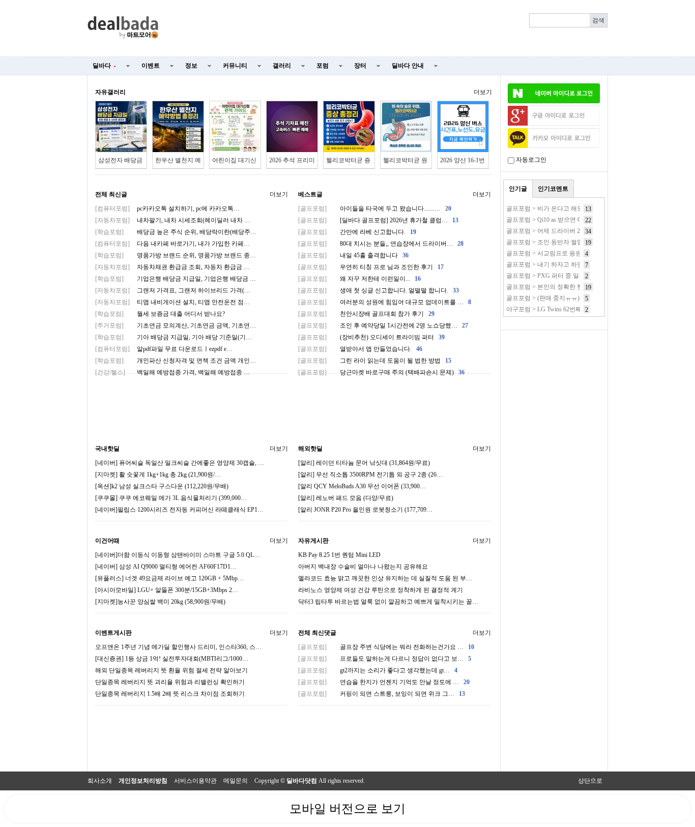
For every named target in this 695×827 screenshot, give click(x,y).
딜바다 (104, 65)
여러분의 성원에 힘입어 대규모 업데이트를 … (384, 302)
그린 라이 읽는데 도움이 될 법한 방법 (374, 360)
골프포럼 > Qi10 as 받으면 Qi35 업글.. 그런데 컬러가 (576, 219)
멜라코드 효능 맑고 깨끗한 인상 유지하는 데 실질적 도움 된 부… (385, 578)
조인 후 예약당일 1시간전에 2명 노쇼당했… (383, 325)
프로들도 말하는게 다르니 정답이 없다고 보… (384, 658)
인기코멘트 (553, 188)
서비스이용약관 (195, 780)
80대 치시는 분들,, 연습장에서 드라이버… (381, 243)
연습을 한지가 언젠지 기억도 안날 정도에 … (384, 682)
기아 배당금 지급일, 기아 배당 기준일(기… (173, 337)
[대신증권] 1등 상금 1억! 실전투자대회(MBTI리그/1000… (171, 658)
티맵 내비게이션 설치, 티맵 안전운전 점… (172, 302)
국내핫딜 (107, 448)
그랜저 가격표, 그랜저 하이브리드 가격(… (172, 290)
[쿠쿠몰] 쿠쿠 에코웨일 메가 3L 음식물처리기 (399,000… (171, 497)
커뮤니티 (235, 65)
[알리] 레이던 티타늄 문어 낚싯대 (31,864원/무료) (364, 462)
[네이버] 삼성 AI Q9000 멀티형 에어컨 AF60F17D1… (166, 566)
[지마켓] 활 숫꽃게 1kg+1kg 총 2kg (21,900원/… (158, 474)
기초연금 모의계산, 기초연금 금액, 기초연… (175, 325)
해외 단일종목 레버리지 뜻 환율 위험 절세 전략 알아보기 (171, 670)
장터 (360, 65)
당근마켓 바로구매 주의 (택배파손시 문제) (381, 372)
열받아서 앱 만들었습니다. (360, 348)
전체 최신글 (111, 194)
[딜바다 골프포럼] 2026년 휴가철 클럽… (378, 220)
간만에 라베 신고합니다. (357, 231)
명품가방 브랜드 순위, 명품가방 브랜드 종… (175, 255)
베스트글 (310, 194)
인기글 (518, 188)
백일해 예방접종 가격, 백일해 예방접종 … (172, 372)
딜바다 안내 (408, 65)
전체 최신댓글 (317, 632)
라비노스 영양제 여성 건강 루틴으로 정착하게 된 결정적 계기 (380, 590)
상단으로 (590, 780)
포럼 (322, 65)
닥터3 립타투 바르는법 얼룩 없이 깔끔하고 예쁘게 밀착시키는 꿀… (388, 601)
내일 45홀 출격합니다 (353, 255)
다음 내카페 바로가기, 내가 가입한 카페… (172, 243)
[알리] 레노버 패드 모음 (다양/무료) (345, 497)
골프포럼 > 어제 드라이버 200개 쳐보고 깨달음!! (571, 230)
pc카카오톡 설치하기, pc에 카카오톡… (167, 208)
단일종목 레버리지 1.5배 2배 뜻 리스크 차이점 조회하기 (170, 693)
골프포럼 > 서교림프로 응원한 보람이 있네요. (567, 253)
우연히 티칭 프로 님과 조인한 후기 (371, 267)
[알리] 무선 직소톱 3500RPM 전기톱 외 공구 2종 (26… (370, 474)
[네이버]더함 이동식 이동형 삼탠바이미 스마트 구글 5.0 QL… (177, 554)
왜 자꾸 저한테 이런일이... (359, 278)
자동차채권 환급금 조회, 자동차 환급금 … (172, 267)
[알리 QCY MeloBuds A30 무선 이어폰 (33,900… (362, 486)
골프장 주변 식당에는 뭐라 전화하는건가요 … (386, 647)
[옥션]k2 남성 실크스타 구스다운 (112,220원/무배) (161, 486)
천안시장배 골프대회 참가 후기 (366, 313)
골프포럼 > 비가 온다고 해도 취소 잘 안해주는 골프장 (578, 208)
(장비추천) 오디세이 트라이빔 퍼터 (371, 337)
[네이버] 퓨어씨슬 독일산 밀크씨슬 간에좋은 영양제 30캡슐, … (179, 462)
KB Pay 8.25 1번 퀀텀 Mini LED (339, 554)
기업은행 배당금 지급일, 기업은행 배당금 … (175, 278)
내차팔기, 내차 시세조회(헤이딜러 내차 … (172, 220)
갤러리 (282, 65)
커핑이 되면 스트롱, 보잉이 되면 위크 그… (381, 693)
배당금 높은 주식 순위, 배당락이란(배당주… (175, 231)
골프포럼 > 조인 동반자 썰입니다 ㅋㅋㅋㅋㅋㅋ (569, 242)
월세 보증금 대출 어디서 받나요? (160, 313)
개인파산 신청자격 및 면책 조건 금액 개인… (175, 360)
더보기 (483, 92)
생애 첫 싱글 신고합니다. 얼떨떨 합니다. (378, 290)
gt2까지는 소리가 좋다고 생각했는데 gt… (377, 670)
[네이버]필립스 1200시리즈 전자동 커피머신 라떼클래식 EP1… (179, 509)
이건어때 (107, 540)
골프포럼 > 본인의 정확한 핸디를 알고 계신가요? (572, 286)
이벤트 (150, 65)
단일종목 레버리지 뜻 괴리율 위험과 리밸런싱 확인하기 (170, 682)
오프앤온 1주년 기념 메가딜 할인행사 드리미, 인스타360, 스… (178, 647)
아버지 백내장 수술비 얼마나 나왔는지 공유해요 (363, 566)
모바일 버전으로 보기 (347, 808)
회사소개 (100, 780)
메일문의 (235, 780)
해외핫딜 (310, 448)
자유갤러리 (110, 92)
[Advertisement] (389, 28)
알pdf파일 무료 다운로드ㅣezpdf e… (164, 348)
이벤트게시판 (113, 632)
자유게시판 (313, 540)
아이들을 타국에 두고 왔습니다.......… (374, 208)
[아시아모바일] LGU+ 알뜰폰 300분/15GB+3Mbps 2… (166, 590)
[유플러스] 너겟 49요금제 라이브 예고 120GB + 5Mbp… (169, 578)
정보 (191, 65)
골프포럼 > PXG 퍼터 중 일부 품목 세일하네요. (569, 275)
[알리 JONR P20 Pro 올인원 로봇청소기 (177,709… (365, 509)
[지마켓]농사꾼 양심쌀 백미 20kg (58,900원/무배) (160, 601)
